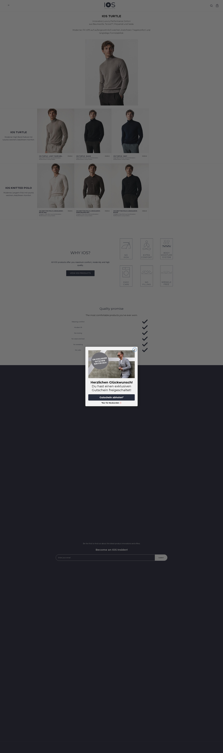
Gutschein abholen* (111, 397)
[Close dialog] (135, 350)
